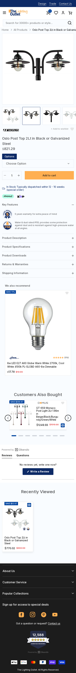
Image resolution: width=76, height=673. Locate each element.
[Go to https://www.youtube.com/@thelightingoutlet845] (55, 614)
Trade (52, 3)
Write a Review (42, 472)
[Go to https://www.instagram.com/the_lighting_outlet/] (32, 614)
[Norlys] (11, 130)
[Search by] (69, 22)
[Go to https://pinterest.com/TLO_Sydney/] (43, 614)
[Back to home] (18, 12)
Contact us (54, 623)
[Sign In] (63, 12)
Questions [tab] (22, 456)
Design (42, 3)
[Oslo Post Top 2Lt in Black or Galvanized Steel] (17, 518)
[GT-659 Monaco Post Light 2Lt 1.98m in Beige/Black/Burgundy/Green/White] (21, 414)
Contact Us (65, 3)
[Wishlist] (56, 12)
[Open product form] (63, 425)
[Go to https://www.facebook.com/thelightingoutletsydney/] (21, 614)
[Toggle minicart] (70, 12)
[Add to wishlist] (67, 293)
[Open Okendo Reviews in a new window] (15, 449)
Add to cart (49, 175)
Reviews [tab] (7, 456)
